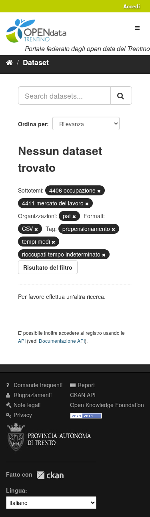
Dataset (36, 62)
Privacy (22, 415)
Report (85, 385)
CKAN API (83, 395)
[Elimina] (99, 190)
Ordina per (32, 124)
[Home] (9, 62)
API (22, 340)
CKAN (50, 475)
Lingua (15, 490)
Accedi (131, 6)
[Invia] (121, 95)
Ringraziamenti (32, 395)
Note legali (26, 405)
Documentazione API (62, 340)
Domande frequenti (37, 385)
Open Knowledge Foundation (107, 405)
